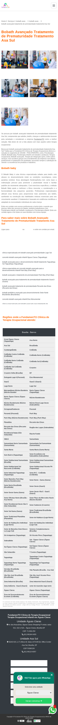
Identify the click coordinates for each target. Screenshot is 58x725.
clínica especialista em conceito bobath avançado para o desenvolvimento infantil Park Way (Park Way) (23, 269)
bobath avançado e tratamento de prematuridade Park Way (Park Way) (28, 275)
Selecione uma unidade (34, 687)
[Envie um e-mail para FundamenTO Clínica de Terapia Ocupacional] (32, 15)
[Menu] (54, 5)
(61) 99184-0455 (16, 229)
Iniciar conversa (33, 701)
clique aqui (29, 229)
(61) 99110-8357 (29, 652)
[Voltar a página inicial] (5, 5)
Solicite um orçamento (29, 236)
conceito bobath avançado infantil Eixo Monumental (21, 299)
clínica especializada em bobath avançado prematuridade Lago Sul (27, 253)
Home (29, 663)
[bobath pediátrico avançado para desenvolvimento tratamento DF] (43, 88)
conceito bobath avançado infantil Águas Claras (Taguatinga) (24, 257)
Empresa (29, 671)
